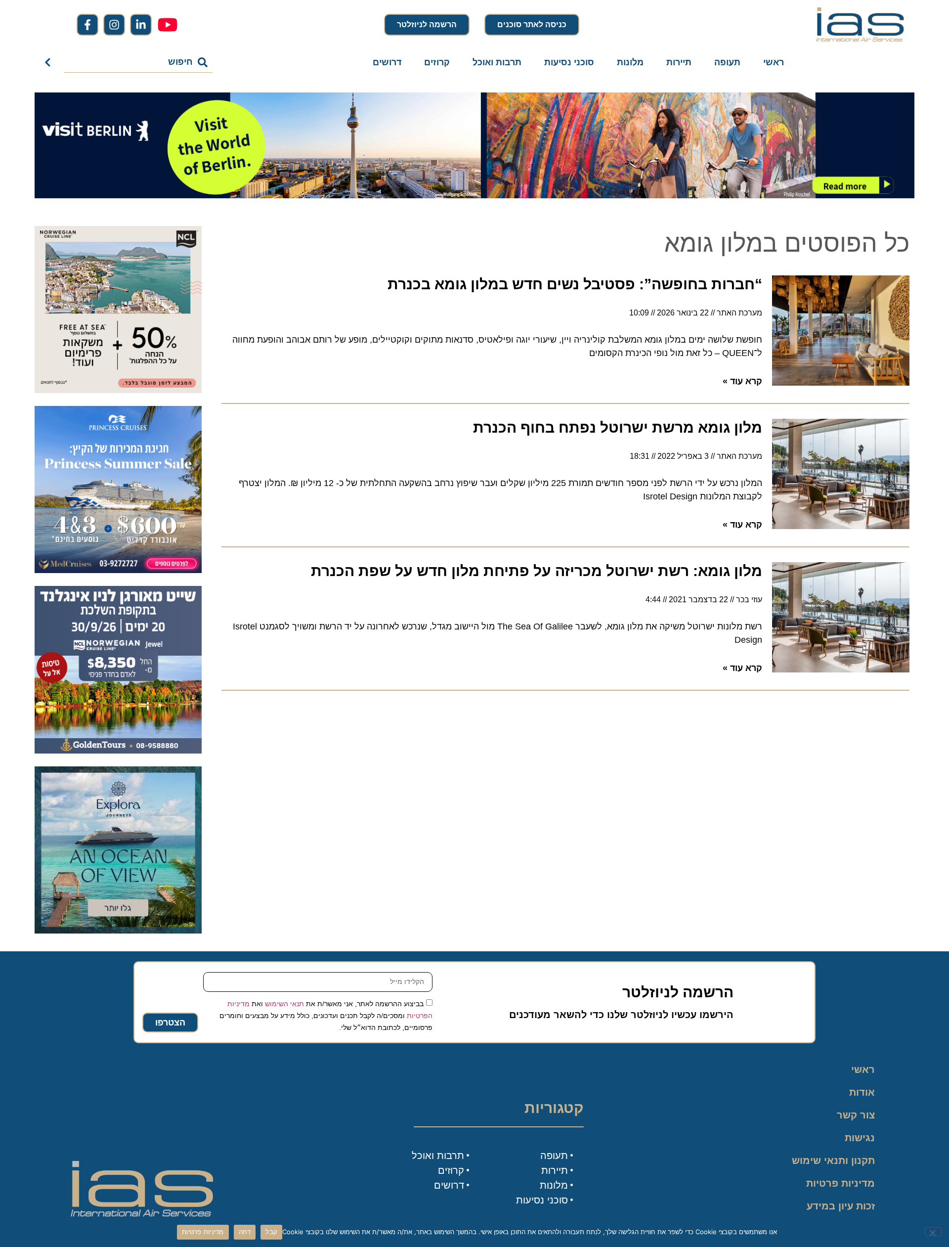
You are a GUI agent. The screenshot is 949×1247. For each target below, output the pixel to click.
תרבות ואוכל (497, 62)
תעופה (727, 62)
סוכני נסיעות (569, 62)
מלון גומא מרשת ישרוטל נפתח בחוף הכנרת (617, 427)
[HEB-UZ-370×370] (118, 390)
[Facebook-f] (87, 25)
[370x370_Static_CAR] (118, 930)
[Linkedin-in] (141, 25)
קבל (271, 1232)
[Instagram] (114, 25)
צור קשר (856, 1115)
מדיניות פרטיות (840, 1183)
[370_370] (118, 570)
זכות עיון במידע (841, 1206)
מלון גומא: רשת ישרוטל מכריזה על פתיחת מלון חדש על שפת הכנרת (536, 571)
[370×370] (118, 751)
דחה (245, 1232)
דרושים (387, 62)
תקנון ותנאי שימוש (833, 1160)
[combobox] (138, 62)
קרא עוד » (742, 381)
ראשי (773, 62)
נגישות (860, 1137)
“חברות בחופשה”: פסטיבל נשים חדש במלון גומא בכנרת (575, 284)
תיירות (678, 62)
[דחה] (933, 1231)
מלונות (630, 62)
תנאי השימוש (284, 1003)
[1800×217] (474, 195)
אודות (862, 1092)
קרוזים (437, 62)
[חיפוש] (50, 62)
